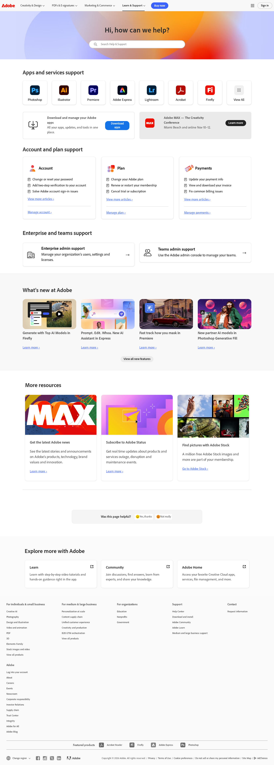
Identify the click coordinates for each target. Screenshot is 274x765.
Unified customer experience (76, 622)
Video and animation (16, 627)
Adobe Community (181, 622)
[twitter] (52, 758)
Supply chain (12, 710)
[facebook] (38, 758)
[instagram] (45, 758)
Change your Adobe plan (127, 179)
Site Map (246, 758)
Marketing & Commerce (98, 5)
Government (123, 622)
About (9, 677)
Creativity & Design (31, 5)
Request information (237, 611)
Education (122, 611)
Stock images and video (18, 649)
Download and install (182, 616)
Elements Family (14, 644)
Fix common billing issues (206, 191)
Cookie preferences (183, 758)
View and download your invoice (210, 185)
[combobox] (137, 44)
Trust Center (12, 715)
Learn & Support (132, 5)
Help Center (178, 611)
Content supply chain (72, 616)
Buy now (159, 5)
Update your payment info (206, 179)
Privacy (151, 758)
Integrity (10, 721)
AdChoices (262, 758)
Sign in (265, 5)
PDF (8, 633)
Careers (10, 683)
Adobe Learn (178, 627)
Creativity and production (74, 627)
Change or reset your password (52, 179)
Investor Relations (15, 704)
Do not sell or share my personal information (217, 758)
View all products (14, 654)
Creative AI (11, 611)
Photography (12, 616)
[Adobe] (8, 5)
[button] (252, 5)
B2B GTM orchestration (73, 633)
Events (9, 688)
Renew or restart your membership (134, 185)
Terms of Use (164, 758)
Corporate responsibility (18, 699)
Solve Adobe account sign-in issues (55, 191)
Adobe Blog (12, 731)
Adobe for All (12, 726)
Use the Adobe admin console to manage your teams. (197, 255)
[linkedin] (59, 758)
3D (7, 638)
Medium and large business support (190, 633)
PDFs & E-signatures (63, 5)
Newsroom (11, 693)
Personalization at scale (73, 611)
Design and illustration (17, 622)
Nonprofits (122, 616)
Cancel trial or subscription (128, 191)
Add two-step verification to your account (59, 185)
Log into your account (17, 672)
